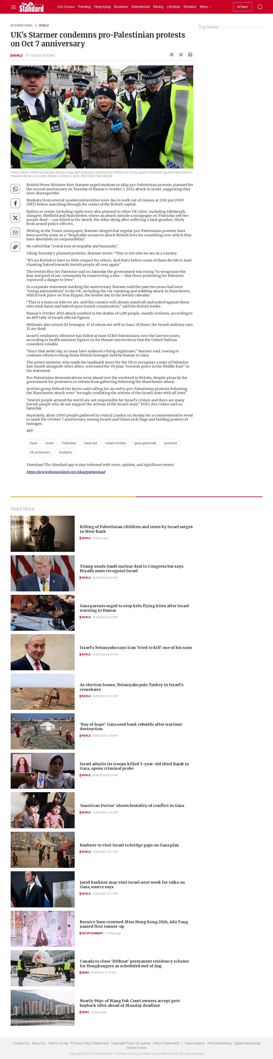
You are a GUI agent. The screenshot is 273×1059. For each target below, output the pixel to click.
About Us (39, 1043)
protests (170, 443)
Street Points (136, 1048)
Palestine (69, 443)
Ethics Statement (166, 1043)
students (65, 452)
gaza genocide (145, 443)
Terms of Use (58, 1043)
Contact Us (21, 1043)
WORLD (44, 25)
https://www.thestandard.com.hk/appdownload (65, 472)
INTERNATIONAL (22, 25)
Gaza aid (90, 443)
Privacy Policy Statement (90, 1043)
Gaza (33, 443)
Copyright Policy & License (131, 1043)
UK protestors (40, 452)
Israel (49, 443)
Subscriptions (195, 1043)
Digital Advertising (247, 1043)
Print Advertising (219, 1043)
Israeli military (115, 443)
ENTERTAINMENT (92, 933)
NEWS (85, 972)
